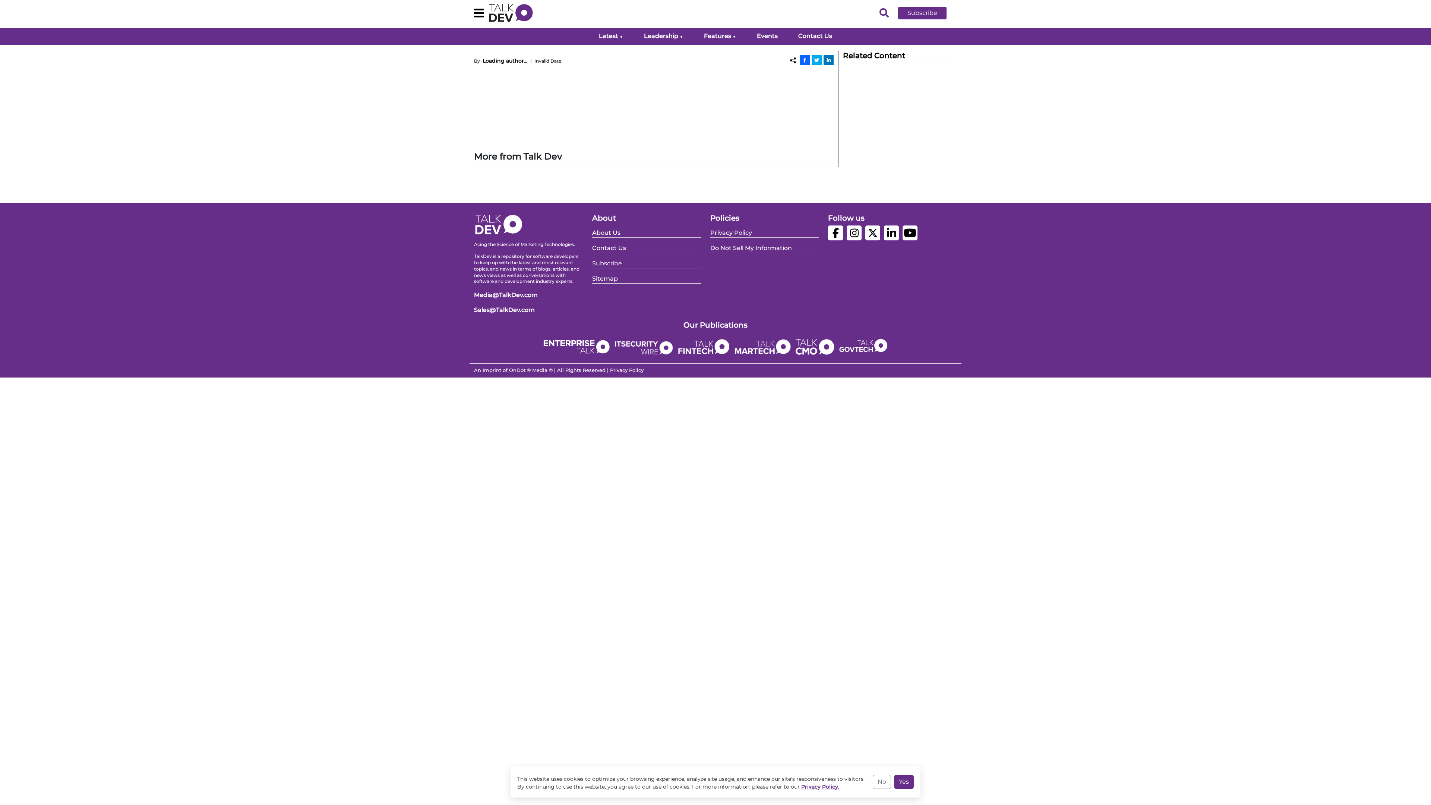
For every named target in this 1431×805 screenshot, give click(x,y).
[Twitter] (817, 60)
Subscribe (922, 12)
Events (767, 36)
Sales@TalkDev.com (504, 309)
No (882, 781)
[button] (928, 13)
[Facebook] (805, 60)
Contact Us (815, 36)
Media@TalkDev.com (506, 295)
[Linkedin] (829, 60)
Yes (904, 781)
